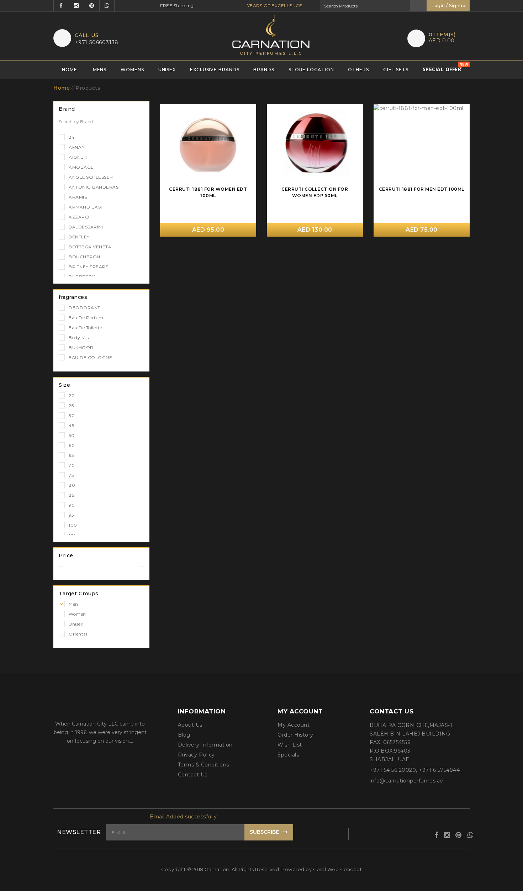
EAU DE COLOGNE (90, 357)
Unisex (167, 69)
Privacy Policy (196, 755)
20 (72, 395)
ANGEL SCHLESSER (91, 177)
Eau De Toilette (85, 327)
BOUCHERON (84, 256)
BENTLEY (79, 236)
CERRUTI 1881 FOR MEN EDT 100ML (421, 189)
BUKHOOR (81, 347)
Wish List (290, 745)
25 (71, 405)
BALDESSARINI (86, 227)
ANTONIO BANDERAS (93, 187)
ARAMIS (78, 197)
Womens (132, 69)
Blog (184, 735)
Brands (263, 69)
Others (358, 69)
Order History (295, 735)
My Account (294, 725)
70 (72, 465)
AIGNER (78, 157)
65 (71, 455)
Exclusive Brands (214, 69)
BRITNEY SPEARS (88, 266)
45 (71, 425)
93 (71, 515)
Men (73, 604)
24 (71, 137)
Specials (288, 755)
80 (72, 485)
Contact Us (192, 774)
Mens (100, 69)
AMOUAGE (81, 167)
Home (69, 69)
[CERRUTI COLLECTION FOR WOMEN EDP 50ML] (315, 144)
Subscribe (264, 832)
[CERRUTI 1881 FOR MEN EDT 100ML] (422, 144)
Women (77, 614)
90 (72, 505)
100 (73, 525)
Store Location (311, 69)
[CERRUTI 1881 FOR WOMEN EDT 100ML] (208, 144)
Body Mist (80, 337)
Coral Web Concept (337, 869)
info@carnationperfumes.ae (406, 780)
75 (71, 475)
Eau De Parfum (86, 317)
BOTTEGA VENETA (90, 246)
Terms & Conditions (203, 764)
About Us (190, 725)
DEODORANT (84, 307)
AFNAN (77, 147)
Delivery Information (205, 745)
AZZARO (79, 217)
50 (71, 435)
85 (71, 495)
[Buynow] (247, 112)
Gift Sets (395, 69)
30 (72, 415)
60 (72, 445)
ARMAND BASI (85, 207)
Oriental (78, 634)
